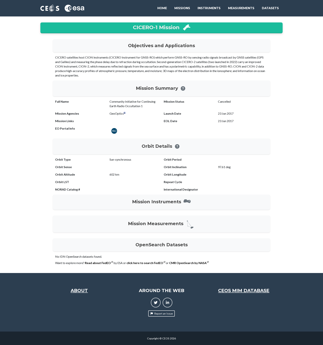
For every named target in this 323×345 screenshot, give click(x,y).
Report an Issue (163, 313)
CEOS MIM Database (243, 290)
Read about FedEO (98, 263)
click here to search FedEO (145, 263)
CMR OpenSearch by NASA (188, 263)
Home (162, 8)
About (79, 290)
